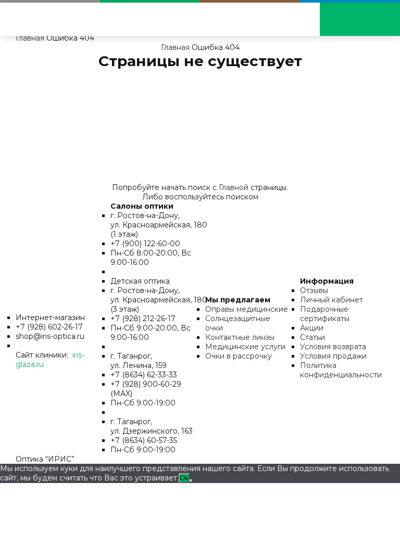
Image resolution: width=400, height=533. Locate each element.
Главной (233, 187)
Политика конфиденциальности (341, 370)
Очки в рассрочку (238, 356)
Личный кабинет (331, 299)
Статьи (312, 337)
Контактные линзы (239, 337)
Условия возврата (333, 346)
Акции (311, 328)
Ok (184, 478)
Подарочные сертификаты (324, 313)
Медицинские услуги (245, 346)
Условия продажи (333, 356)
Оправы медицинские (246, 309)
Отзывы (314, 290)
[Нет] (191, 480)
